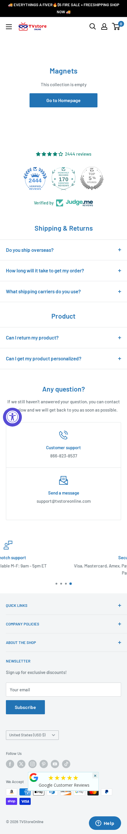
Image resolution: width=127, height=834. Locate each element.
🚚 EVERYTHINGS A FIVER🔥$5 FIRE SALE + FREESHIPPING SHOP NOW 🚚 (63, 8)
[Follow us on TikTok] (66, 764)
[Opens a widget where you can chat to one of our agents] (105, 823)
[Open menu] (9, 26)
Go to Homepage (63, 100)
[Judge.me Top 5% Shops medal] (75, 178)
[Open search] (92, 26)
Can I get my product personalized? (44, 358)
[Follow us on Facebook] (10, 764)
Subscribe (25, 707)
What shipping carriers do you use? (43, 291)
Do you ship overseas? (30, 250)
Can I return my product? (32, 337)
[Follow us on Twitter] (21, 764)
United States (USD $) (27, 735)
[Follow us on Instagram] (32, 764)
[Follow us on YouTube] (55, 764)
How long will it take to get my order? (45, 270)
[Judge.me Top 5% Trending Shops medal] (103, 178)
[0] (116, 26)
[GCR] (34, 777)
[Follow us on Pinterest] (44, 764)
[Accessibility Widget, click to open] (12, 417)
